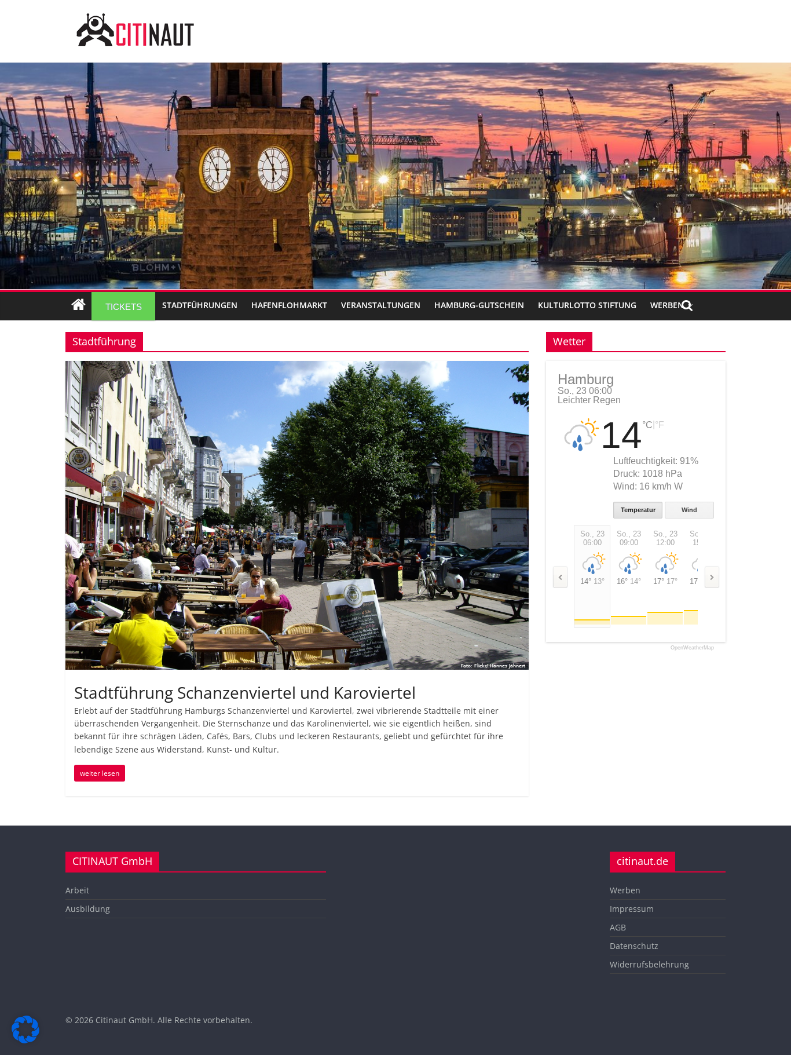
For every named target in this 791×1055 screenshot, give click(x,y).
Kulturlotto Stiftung (587, 305)
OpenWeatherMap (692, 648)
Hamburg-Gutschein (479, 305)
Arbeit (77, 890)
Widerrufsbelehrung (649, 964)
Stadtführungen (199, 305)
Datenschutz (634, 945)
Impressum (632, 908)
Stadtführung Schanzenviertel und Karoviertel (245, 692)
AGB (618, 927)
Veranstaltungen (380, 305)
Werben (667, 305)
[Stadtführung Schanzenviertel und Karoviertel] (297, 368)
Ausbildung (87, 908)
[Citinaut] (134, 18)
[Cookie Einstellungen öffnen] (25, 1040)
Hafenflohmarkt (289, 305)
